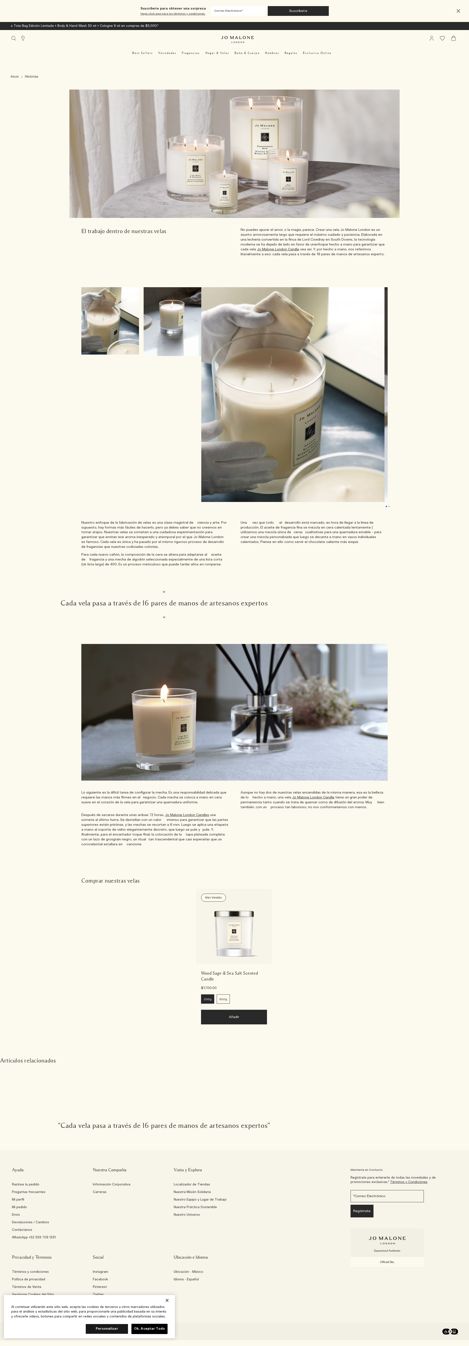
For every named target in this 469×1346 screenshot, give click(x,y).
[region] (89, 1316)
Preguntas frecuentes (28, 1192)
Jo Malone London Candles (187, 815)
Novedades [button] (167, 52)
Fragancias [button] (191, 52)
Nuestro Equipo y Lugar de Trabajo (200, 1200)
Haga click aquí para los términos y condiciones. (172, 14)
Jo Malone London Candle (278, 249)
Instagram (100, 1272)
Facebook (100, 1280)
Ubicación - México (188, 1272)
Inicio (15, 77)
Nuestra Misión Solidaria (192, 1192)
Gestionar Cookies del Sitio (33, 1295)
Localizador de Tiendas (192, 1185)
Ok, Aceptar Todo (149, 1329)
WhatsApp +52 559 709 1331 (34, 1238)
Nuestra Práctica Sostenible (195, 1207)
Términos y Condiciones (408, 1182)
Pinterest (100, 1287)
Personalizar (107, 1329)
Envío (16, 1215)
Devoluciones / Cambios (30, 1222)
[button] (458, 11)
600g (223, 999)
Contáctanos (22, 1230)
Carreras (100, 1192)
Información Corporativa (111, 1185)
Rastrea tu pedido (25, 1185)
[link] (234, 926)
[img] (431, 38)
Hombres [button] (272, 52)
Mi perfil (18, 1200)
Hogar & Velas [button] (217, 52)
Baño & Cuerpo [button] (247, 52)
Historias (31, 77)
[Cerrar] (167, 1300)
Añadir (234, 1017)
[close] (457, 11)
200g (208, 999)
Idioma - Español (186, 1280)
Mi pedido (19, 1207)
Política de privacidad (28, 1280)
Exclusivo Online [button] (317, 52)
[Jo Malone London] (237, 39)
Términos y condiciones (30, 1272)
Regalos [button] (291, 52)
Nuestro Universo (187, 1215)
